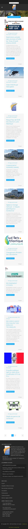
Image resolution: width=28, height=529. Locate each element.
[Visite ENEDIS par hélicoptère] (14, 72)
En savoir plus (10, 58)
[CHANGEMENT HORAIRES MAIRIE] (14, 155)
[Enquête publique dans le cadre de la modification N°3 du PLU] (14, 358)
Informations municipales (11, 34)
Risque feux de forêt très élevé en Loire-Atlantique (13, 122)
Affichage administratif (12, 33)
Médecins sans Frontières (8, 474)
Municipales (8, 367)
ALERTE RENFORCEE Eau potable (9, 465)
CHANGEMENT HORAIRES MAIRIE (12, 166)
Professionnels (5, 493)
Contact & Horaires (6, 495)
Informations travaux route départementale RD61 (13, 476)
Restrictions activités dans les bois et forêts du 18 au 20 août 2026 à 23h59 (13, 40)
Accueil (3, 483)
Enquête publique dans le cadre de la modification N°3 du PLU (13, 373)
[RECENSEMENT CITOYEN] (14, 272)
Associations (4, 490)
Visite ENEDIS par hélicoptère (12, 86)
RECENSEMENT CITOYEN (11, 284)
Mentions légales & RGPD (7, 498)
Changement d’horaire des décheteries (14, 253)
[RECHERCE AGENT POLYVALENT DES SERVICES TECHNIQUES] (14, 309)
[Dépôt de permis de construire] (14, 406)
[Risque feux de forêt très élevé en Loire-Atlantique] (14, 106)
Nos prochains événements (7, 488)
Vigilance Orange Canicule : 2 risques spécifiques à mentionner (13, 208)
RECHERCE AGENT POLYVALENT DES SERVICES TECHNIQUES (12, 324)
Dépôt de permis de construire (13, 417)
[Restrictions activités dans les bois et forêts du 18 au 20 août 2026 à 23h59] (14, 25)
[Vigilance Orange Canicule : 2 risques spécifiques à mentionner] (14, 194)
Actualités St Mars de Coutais (8, 485)
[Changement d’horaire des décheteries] (14, 240)
